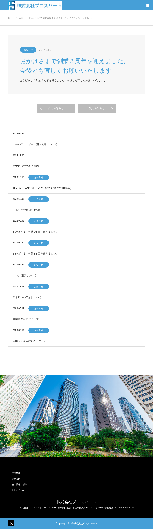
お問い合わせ (18, 490)
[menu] (148, 5)
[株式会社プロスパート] (35, 5)
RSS (10, 523)
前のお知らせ (56, 108)
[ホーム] (9, 11)
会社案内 (16, 478)
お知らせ (28, 50)
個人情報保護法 (19, 484)
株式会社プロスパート (77, 502)
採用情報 (16, 473)
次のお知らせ (97, 108)
